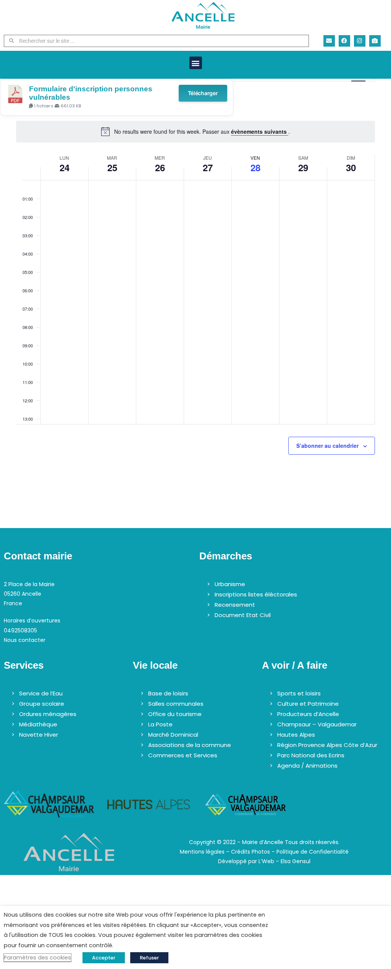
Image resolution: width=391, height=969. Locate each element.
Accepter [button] (103, 957)
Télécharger (203, 93)
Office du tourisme (175, 714)
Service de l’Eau (41, 693)
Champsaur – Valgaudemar (317, 724)
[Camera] (375, 41)
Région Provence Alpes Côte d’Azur (327, 745)
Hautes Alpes (296, 735)
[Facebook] (344, 41)
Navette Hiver (38, 735)
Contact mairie (38, 556)
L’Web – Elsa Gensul (284, 861)
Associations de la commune (189, 745)
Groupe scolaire (41, 704)
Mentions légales (202, 852)
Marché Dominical (173, 735)
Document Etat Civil (243, 615)
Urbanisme (230, 584)
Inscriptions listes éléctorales (256, 594)
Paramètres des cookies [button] (37, 957)
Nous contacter (24, 640)
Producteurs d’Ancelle (308, 714)
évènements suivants (259, 131)
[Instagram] (359, 41)
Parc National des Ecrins (310, 755)
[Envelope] (329, 41)
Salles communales (176, 704)
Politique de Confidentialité (312, 852)
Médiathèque (38, 724)
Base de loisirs (168, 693)
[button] (195, 63)
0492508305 (20, 630)
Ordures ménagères (47, 714)
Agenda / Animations (307, 766)
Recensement (235, 605)
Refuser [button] (149, 957)
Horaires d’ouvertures (32, 620)
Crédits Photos (250, 852)
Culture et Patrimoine (308, 704)
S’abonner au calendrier (327, 445)
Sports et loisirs (299, 693)
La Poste (160, 724)
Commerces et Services (182, 755)
